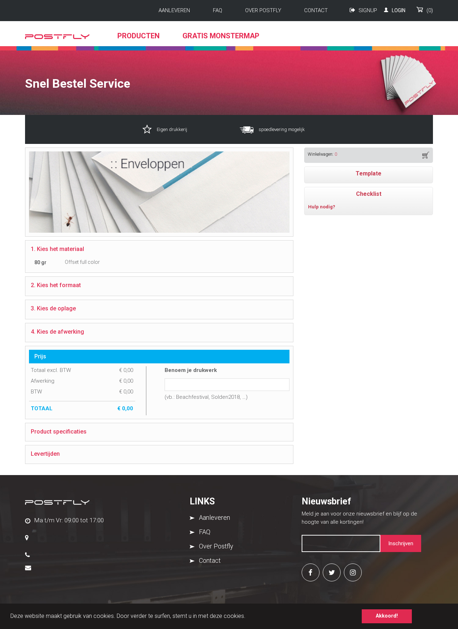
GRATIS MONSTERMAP (220, 36)
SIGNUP (368, 10)
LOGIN (398, 10)
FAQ (217, 10)
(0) (430, 10)
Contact (316, 10)
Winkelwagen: (322, 154)
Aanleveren (174, 10)
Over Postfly (263, 10)
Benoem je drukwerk (191, 370)
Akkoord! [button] (387, 616)
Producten (138, 36)
